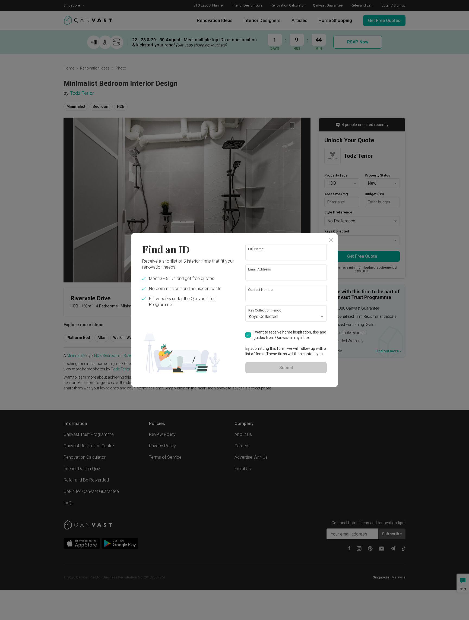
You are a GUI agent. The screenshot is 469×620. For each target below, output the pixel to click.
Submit (286, 367)
